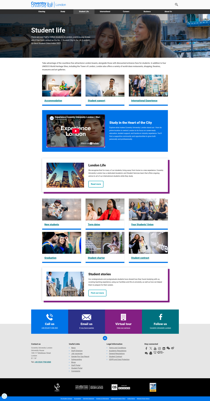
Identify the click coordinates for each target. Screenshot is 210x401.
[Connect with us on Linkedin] (164, 349)
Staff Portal (75, 365)
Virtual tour (123, 325)
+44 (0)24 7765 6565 (43, 362)
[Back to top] (105, 338)
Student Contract (115, 357)
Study (62, 11)
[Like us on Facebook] (146, 349)
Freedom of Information (102, 398)
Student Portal (76, 368)
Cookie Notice (131, 398)
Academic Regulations (117, 351)
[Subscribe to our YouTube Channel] (155, 349)
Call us (49, 325)
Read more (96, 184)
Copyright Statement (88, 398)
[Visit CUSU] (161, 352)
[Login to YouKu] (155, 352)
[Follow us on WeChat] (168, 348)
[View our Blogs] (146, 354)
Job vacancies (76, 354)
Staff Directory (77, 351)
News (73, 348)
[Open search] (176, 4)
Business (147, 11)
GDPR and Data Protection (119, 359)
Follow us (160, 325)
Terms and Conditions (117, 348)
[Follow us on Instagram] (159, 349)
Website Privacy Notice (143, 398)
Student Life (84, 11)
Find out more (97, 293)
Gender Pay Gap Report (80, 357)
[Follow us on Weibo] (173, 348)
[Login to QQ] (151, 354)
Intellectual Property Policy (118, 398)
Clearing (41, 11)
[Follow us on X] (151, 348)
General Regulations (117, 354)
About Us (168, 11)
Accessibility (77, 398)
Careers (126, 11)
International (105, 11)
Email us (86, 325)
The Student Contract (66, 398)
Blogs (73, 362)
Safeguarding (76, 359)
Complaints (75, 371)
